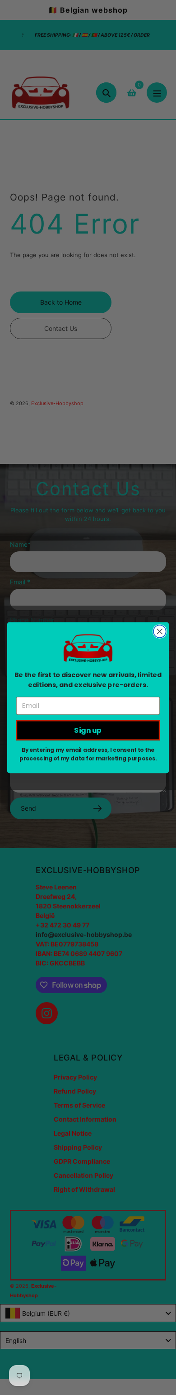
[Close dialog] (159, 631)
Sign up (88, 730)
